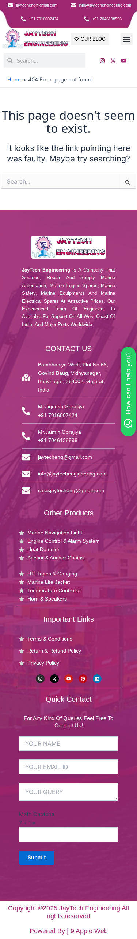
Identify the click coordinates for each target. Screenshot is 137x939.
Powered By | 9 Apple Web (69, 931)
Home (14, 79)
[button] (127, 39)
